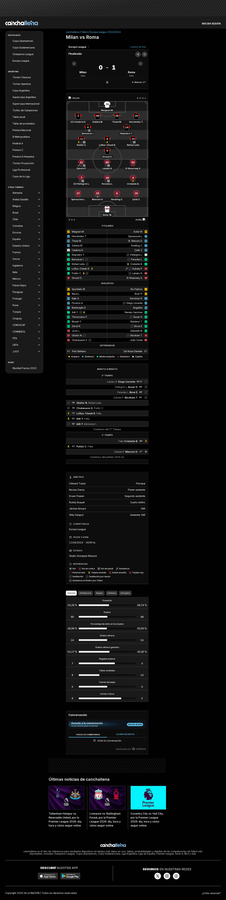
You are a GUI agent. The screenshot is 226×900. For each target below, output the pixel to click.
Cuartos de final (138, 47)
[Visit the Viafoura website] (139, 748)
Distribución (85, 593)
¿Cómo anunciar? (211, 893)
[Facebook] (176, 876)
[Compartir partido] (138, 54)
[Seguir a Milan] (74, 63)
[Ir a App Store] (48, 876)
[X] (157, 876)
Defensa (112, 593)
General (71, 593)
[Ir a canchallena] (21, 23)
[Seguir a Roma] (140, 63)
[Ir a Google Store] (70, 876)
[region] (107, 741)
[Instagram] (167, 876)
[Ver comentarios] (144, 54)
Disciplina (125, 593)
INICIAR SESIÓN (211, 23)
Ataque (99, 593)
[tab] (87, 734)
